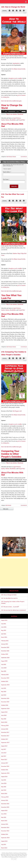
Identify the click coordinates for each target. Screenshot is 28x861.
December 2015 (5, 803)
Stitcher (7, 120)
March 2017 (4, 759)
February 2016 (4, 797)
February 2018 (4, 725)
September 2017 (5, 742)
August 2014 (4, 841)
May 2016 (3, 786)
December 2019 (5, 678)
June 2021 (3, 627)
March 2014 (4, 847)
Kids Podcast (9, 156)
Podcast (14, 156)
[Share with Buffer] (24, 10)
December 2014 (5, 827)
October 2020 (4, 654)
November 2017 (5, 735)
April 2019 (3, 695)
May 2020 (3, 671)
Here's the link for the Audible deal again (11, 101)
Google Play (21, 120)
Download (20, 114)
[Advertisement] (14, 572)
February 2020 (4, 674)
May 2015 (3, 817)
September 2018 (5, 708)
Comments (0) (24, 156)
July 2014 (3, 844)
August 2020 (4, 661)
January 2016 (4, 800)
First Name (6, 179)
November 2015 (5, 807)
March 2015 (4, 820)
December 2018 (5, 698)
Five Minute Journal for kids (18, 69)
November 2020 (5, 650)
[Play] (3, 111)
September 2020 (5, 657)
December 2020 (5, 647)
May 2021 (3, 630)
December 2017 (5, 732)
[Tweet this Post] (13, 10)
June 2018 (3, 715)
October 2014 (4, 834)
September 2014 (5, 837)
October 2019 (4, 681)
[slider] (24, 111)
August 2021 (4, 620)
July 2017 (3, 749)
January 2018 (4, 729)
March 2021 (4, 637)
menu (26, 2)
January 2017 (4, 763)
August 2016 (4, 776)
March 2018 (4, 722)
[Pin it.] (16, 10)
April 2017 (3, 756)
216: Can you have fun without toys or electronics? (13, 610)
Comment (4, 10)
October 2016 (4, 769)
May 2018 (3, 718)
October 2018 (4, 705)
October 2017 (4, 739)
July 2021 (3, 623)
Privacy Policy (14, 859)
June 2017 (3, 752)
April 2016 (3, 790)
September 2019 (5, 684)
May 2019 (3, 691)
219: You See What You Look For (9, 598)
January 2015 (4, 824)
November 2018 (5, 701)
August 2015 (4, 810)
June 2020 (3, 667)
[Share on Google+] (20, 10)
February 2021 (4, 640)
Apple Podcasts (17, 118)
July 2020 (3, 664)
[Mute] (20, 111)
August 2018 (4, 712)
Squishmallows (16, 63)
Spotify (3, 120)
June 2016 (3, 783)
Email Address (7, 172)
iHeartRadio (13, 120)
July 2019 (3, 688)
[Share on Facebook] (9, 10)
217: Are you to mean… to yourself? (10, 606)
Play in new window (11, 114)
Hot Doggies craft (17, 411)
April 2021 (3, 633)
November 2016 (5, 766)
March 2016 (4, 793)
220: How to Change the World (13, 7)
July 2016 (3, 780)
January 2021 (4, 644)
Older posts (4, 509)
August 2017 (4, 746)
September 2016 (5, 773)
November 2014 (5, 830)
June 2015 (3, 813)
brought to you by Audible (15, 78)
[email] (24, 12)
